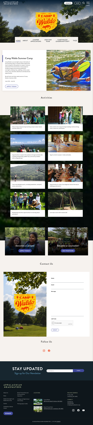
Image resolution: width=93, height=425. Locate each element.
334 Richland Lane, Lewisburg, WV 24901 (53, 409)
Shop (77, 3)
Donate (68, 3)
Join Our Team (48, 40)
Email (52, 285)
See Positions (68, 251)
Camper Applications (36, 40)
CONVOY (58, 421)
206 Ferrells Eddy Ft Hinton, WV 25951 (53, 401)
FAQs (75, 41)
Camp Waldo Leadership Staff (62, 40)
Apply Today (12, 86)
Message (53, 291)
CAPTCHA (53, 319)
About (25, 41)
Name (52, 278)
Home (18, 41)
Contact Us (70, 401)
